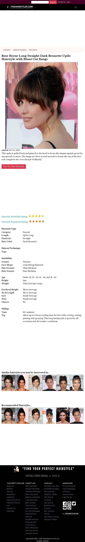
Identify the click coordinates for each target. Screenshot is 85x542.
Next (75, 105)
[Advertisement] (42, 29)
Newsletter (11, 494)
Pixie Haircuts (30, 505)
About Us (10, 486)
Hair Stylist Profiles (51, 517)
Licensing (10, 497)
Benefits (10, 489)
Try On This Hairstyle (13, 166)
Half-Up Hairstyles (32, 511)
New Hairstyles (31, 486)
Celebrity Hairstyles (33, 492)
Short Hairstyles (31, 494)
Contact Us (11, 508)
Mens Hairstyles (31, 528)
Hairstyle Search (31, 530)
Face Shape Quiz (69, 489)
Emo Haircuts (30, 525)
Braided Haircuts (31, 519)
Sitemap (10, 492)
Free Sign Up (61, 2)
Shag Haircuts (30, 522)
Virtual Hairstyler (69, 486)
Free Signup (67, 497)
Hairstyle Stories (31, 533)
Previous (7, 105)
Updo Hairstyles (31, 508)
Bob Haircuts (30, 503)
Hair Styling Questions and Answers (49, 505)
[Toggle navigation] (76, 7)
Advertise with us (13, 500)
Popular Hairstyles (32, 489)
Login (68, 2)
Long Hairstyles (31, 500)
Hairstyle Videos (50, 519)
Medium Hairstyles (32, 497)
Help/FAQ (10, 511)
